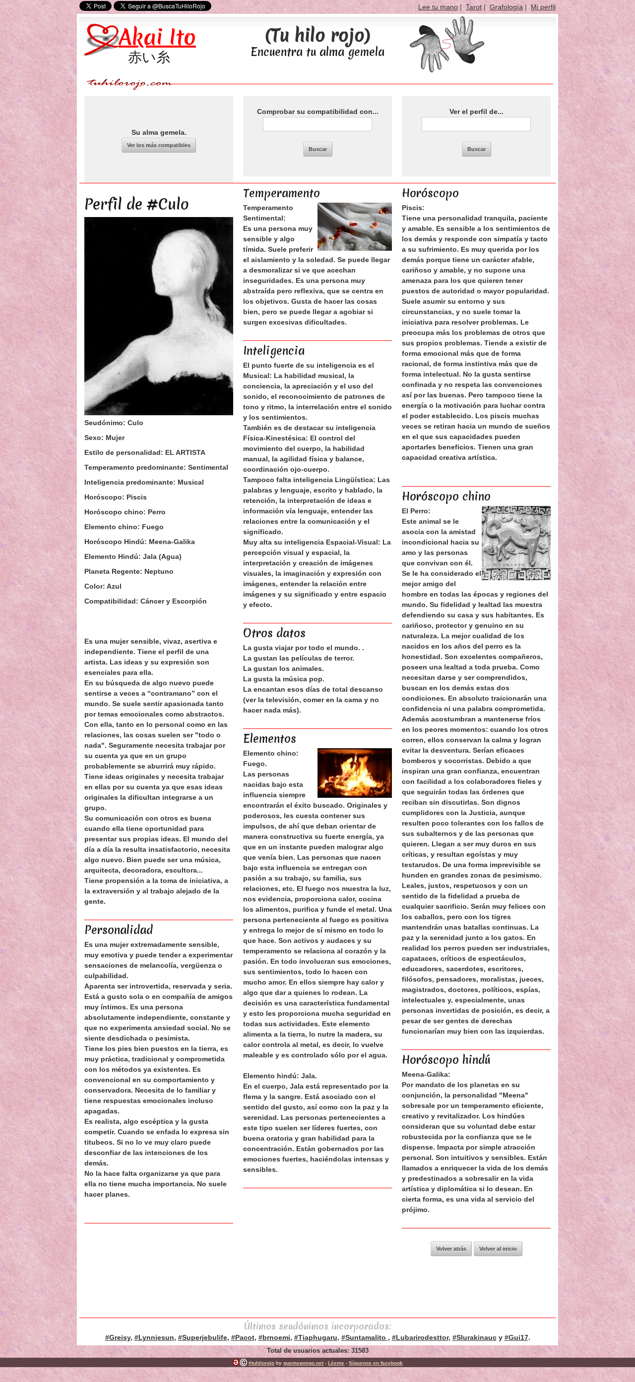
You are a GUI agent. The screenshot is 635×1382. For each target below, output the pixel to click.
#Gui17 (516, 1337)
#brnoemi (274, 1337)
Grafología (506, 7)
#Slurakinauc (474, 1337)
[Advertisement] (317, 1253)
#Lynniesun (154, 1337)
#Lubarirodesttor (420, 1337)
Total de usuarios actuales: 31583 (318, 1350)
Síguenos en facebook (376, 1363)
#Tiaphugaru (315, 1337)
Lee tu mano (438, 7)
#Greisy (117, 1337)
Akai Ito (157, 37)
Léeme (336, 1363)
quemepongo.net (303, 1363)
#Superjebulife (202, 1337)
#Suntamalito (364, 1337)
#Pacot (242, 1337)
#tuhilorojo (261, 1363)
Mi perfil (543, 7)
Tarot (474, 7)
